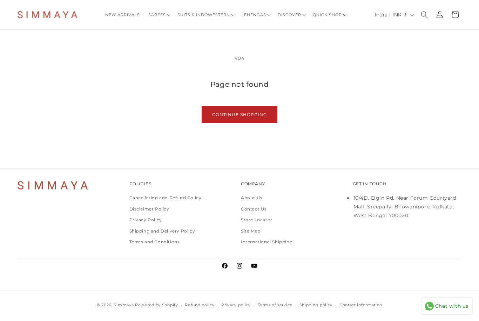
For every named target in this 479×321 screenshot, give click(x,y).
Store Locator (256, 219)
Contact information (360, 304)
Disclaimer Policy (149, 209)
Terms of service (275, 304)
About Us (252, 197)
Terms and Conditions (154, 241)
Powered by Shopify (156, 304)
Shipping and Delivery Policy (162, 231)
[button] (158, 14)
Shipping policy (316, 304)
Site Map (251, 231)
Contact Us (254, 209)
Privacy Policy (145, 219)
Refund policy (199, 304)
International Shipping (266, 241)
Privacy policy (236, 304)
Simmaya (124, 304)
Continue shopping (239, 114)
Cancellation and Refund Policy (165, 197)
